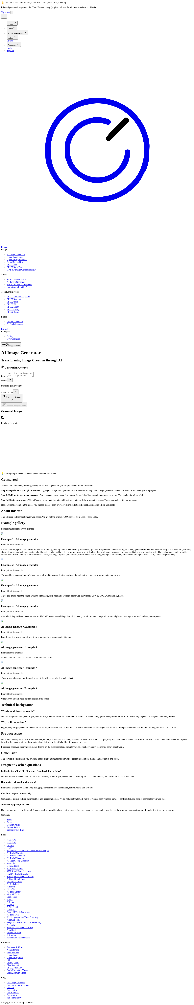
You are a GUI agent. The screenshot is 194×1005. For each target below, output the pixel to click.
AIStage (10, 902)
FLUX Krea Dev (14, 967)
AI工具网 (11, 839)
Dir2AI (10, 848)
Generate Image (16, 406)
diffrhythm (11, 935)
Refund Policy (13, 827)
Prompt (4, 376)
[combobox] (10, 380)
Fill (8, 960)
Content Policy (13, 825)
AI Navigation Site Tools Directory (22, 917)
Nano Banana (13, 950)
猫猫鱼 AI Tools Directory (19, 871)
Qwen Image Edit (15, 957)
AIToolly (11, 925)
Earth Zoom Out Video (17, 970)
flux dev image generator (18, 985)
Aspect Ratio (7, 392)
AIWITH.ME (13, 907)
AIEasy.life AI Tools (16, 879)
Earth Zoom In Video (16, 973)
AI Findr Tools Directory (18, 861)
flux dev (10, 987)
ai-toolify (11, 863)
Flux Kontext (13, 952)
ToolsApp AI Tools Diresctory (20, 876)
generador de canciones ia (18, 937)
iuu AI (9, 899)
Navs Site (11, 889)
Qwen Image (12, 955)
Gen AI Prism (13, 866)
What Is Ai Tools (14, 881)
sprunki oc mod (14, 932)
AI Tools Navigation (16, 855)
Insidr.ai (10, 845)
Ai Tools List (13, 884)
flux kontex (12, 995)
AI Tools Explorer (15, 868)
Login (9, 48)
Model (4, 380)
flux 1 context (13, 992)
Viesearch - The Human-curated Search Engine (28, 850)
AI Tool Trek (13, 915)
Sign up (10, 50)
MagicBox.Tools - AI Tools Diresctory (24, 922)
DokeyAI (11, 909)
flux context (12, 990)
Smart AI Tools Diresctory (18, 912)
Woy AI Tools (13, 894)
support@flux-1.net (15, 830)
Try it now (6, 12)
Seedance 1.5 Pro (14, 947)
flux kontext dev (14, 998)
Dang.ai (10, 904)
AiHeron (11, 886)
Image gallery (13, 962)
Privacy (10, 822)
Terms (9, 819)
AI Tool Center (13, 892)
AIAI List (11, 930)
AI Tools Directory (15, 858)
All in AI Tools (13, 920)
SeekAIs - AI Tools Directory (20, 927)
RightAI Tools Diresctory (18, 874)
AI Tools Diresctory (16, 853)
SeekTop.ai (12, 897)
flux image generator (16, 982)
